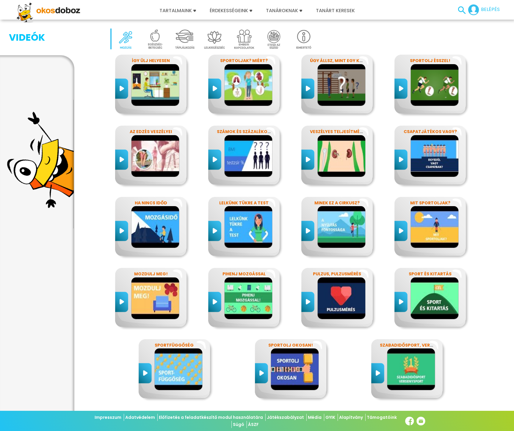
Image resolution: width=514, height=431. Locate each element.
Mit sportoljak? (430, 203)
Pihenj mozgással (244, 274)
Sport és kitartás (430, 274)
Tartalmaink (175, 11)
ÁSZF (253, 424)
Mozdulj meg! (151, 274)
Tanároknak (282, 11)
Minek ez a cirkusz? (337, 203)
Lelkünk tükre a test (244, 203)
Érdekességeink (229, 11)
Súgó (238, 424)
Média (315, 417)
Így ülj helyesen (151, 61)
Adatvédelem (140, 417)
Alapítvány (351, 417)
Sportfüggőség (174, 345)
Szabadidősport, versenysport (417, 345)
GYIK (330, 417)
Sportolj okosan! (290, 345)
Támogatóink (382, 417)
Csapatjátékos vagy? (430, 132)
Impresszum (108, 417)
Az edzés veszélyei (151, 132)
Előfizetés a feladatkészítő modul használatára (211, 417)
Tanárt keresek (335, 11)
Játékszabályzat (285, 417)
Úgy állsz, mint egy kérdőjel (344, 61)
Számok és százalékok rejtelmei (255, 132)
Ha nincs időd (151, 203)
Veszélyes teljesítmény (338, 132)
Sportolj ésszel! (430, 61)
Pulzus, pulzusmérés (337, 274)
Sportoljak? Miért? (244, 61)
